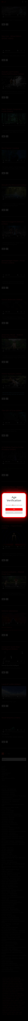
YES (14, 509)
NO (14, 512)
